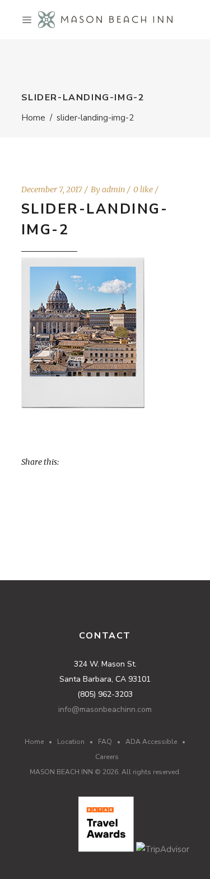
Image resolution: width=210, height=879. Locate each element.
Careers (107, 756)
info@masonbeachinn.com (105, 709)
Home (33, 117)
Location (71, 741)
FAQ (105, 741)
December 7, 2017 (51, 189)
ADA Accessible (151, 741)
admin (113, 189)
